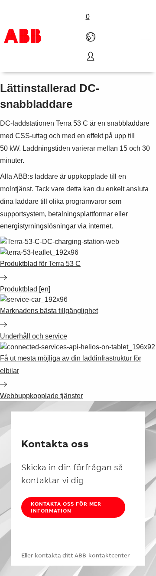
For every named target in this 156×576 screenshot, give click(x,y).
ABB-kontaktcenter (102, 555)
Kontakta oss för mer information (66, 507)
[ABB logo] (22, 36)
